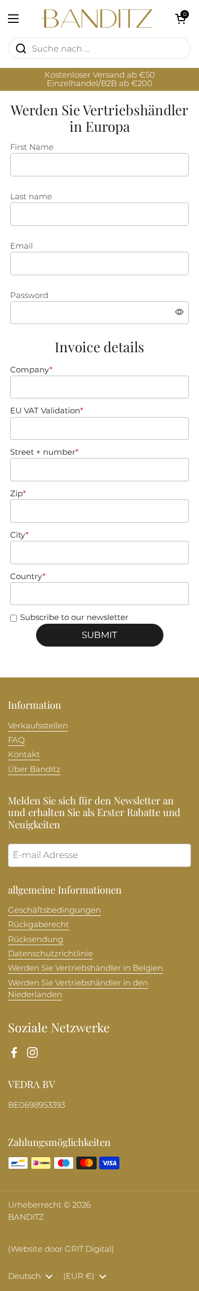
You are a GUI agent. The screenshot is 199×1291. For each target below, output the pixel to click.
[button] (180, 18)
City (19, 535)
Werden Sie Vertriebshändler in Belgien (85, 968)
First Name (32, 147)
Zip (18, 493)
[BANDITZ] (97, 18)
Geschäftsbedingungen (54, 910)
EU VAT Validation (46, 410)
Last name (31, 196)
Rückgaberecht (38, 924)
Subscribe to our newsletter (74, 617)
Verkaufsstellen (38, 726)
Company (31, 370)
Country (28, 576)
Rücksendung (35, 939)
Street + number (44, 452)
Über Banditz (34, 769)
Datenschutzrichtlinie (50, 953)
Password (29, 295)
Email (21, 246)
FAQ (16, 740)
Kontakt (24, 754)
